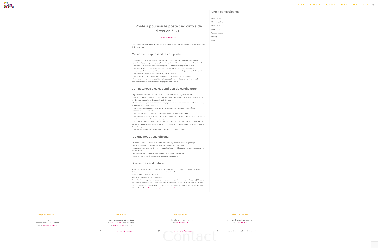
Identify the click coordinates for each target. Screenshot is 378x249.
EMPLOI (173, 38)
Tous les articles (217, 33)
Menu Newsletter (217, 25)
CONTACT (344, 5)
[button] (373, 5)
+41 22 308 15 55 (241, 223)
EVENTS (365, 5)
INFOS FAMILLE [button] (315, 5)
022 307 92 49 (118, 225)
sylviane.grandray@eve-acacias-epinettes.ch (163, 188)
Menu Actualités (217, 22)
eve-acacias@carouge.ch (124, 231)
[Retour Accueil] (12, 5)
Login (213, 40)
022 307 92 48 (115, 223)
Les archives (215, 29)
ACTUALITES (301, 5)
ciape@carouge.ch (50, 225)
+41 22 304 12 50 (182, 223)
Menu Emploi (216, 18)
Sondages (214, 37)
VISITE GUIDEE (331, 5)
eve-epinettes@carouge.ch (183, 231)
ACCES (354, 5)
